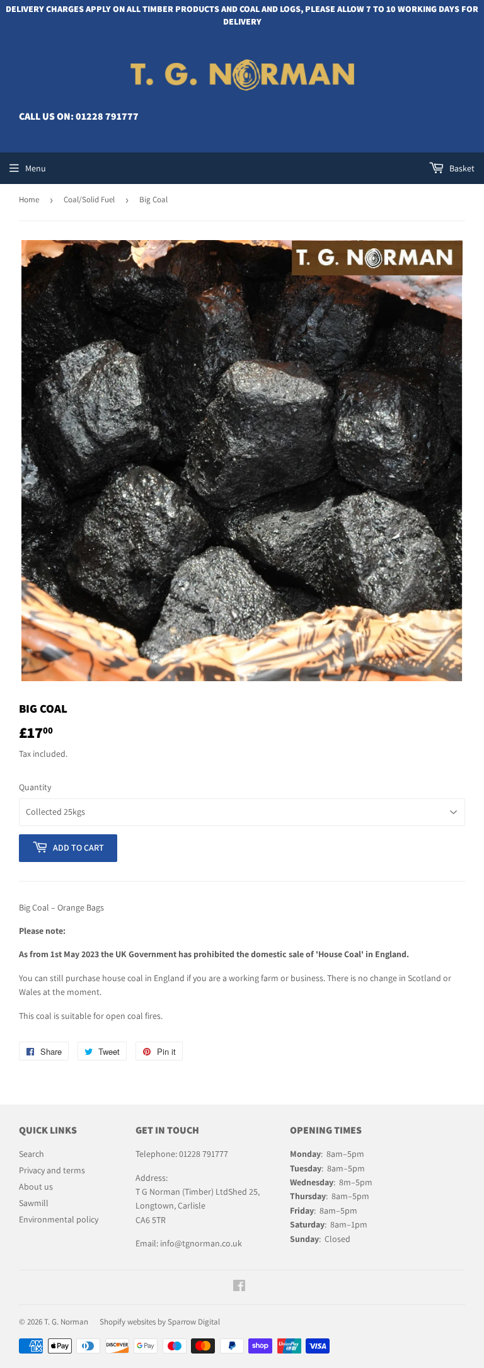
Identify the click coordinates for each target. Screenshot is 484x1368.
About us (36, 1186)
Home (29, 199)
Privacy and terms (52, 1170)
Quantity (35, 787)
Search (31, 1153)
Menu (35, 168)
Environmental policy (58, 1219)
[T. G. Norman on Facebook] (239, 1287)
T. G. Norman (66, 1321)
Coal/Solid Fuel (89, 199)
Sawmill (34, 1203)
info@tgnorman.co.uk (201, 1243)
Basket (461, 168)
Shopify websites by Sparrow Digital (160, 1321)
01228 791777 (107, 116)
